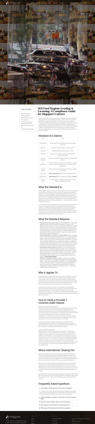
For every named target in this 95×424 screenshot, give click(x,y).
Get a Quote (83, 2)
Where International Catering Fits (27, 126)
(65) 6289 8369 (74, 2)
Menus (44, 2)
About (38, 2)
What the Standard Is (25, 115)
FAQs (49, 2)
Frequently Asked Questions (27, 129)
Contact (62, 2)
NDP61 (32, 2)
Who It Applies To (25, 119)
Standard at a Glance (26, 113)
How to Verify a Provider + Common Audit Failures (27, 122)
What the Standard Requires (27, 117)
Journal (55, 2)
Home (27, 2)
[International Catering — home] (13, 3)
